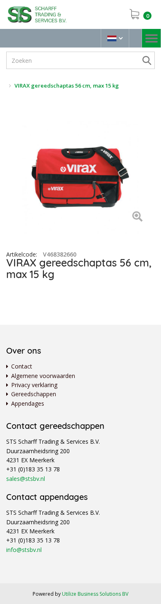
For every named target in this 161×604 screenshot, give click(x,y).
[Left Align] (137, 217)
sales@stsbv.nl (25, 479)
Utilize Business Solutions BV (95, 593)
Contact (21, 366)
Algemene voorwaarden (43, 376)
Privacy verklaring (34, 385)
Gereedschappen (33, 394)
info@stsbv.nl (24, 550)
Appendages (27, 403)
